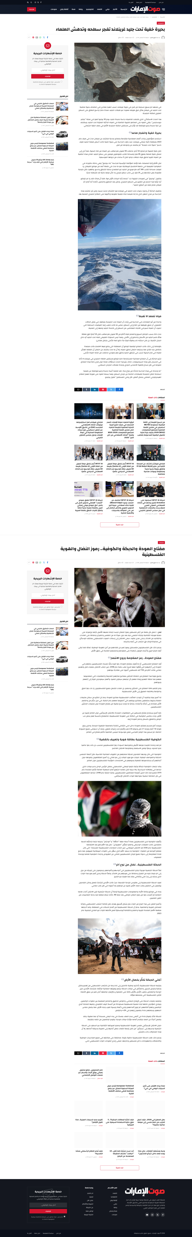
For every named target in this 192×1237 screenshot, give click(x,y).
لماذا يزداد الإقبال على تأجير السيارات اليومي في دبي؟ (40, 132)
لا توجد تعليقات (128, 38)
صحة (73, 9)
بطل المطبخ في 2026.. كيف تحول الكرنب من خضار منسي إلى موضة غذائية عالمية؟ (151, 1122)
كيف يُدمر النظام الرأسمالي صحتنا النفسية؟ (89, 1152)
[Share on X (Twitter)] (44, 37)
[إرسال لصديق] (36, 37)
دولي (107, 9)
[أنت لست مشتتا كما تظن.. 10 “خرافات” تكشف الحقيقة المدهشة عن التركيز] (120, 1140)
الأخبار (115, 9)
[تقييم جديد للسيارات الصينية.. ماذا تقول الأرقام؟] (88, 1109)
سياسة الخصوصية (150, 2)
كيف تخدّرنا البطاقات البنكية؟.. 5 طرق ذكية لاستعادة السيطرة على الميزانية (120, 1122)
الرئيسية (124, 9)
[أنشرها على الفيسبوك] (47, 37)
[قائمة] (163, 9)
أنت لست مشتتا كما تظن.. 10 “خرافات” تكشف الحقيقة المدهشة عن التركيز (122, 1153)
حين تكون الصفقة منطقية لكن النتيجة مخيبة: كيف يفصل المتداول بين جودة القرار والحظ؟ (41, 119)
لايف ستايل (100, 1078)
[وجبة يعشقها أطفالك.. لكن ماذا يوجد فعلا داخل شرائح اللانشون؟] (151, 1140)
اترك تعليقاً (119, 524)
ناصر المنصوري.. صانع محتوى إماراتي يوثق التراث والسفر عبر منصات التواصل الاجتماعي (90, 1072)
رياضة (81, 9)
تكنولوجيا (90, 9)
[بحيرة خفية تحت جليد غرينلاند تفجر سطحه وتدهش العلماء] (119, 72)
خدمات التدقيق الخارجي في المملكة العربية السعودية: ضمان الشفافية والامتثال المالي (41, 105)
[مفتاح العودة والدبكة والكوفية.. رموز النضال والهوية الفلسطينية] (119, 597)
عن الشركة (89, 1207)
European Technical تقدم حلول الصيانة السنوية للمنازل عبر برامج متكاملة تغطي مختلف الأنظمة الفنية (42, 147)
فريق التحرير (153, 38)
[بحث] (28, 2)
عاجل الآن (90, 1200)
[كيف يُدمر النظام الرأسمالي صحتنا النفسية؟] (88, 1140)
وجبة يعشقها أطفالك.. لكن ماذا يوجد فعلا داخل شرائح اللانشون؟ (151, 1152)
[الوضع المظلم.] (31, 2)
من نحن (161, 2)
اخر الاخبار (90, 1193)
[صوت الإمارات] (145, 9)
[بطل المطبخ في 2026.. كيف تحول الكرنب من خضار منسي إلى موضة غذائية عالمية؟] (151, 1109)
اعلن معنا (139, 2)
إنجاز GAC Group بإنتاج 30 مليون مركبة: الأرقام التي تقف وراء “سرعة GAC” (40, 162)
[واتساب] (40, 37)
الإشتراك (31, 9)
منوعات (54, 9)
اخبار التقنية (162, 438)
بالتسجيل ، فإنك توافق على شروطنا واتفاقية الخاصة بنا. (46, 83)
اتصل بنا (131, 2)
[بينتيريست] (33, 37)
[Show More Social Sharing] (29, 37)
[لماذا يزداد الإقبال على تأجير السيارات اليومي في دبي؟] (62, 134)
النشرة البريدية (88, 1214)
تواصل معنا (89, 1211)
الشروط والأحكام (87, 1204)
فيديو (91, 1196)
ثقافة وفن (64, 9)
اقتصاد (99, 9)
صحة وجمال (113, 1211)
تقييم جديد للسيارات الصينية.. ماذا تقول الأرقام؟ (89, 1120)
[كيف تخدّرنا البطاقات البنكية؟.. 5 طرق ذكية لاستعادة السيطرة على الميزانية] (120, 1109)
